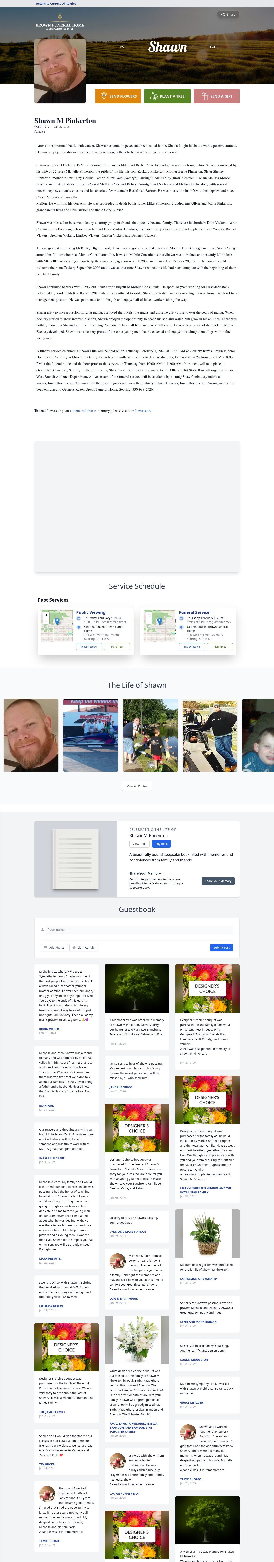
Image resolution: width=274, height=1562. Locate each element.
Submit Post (222, 947)
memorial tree (83, 410)
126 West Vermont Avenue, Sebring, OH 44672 (102, 637)
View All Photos (137, 786)
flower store (143, 410)
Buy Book (161, 844)
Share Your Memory (218, 881)
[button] (57, 621)
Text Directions (89, 646)
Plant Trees (117, 646)
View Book (139, 844)
